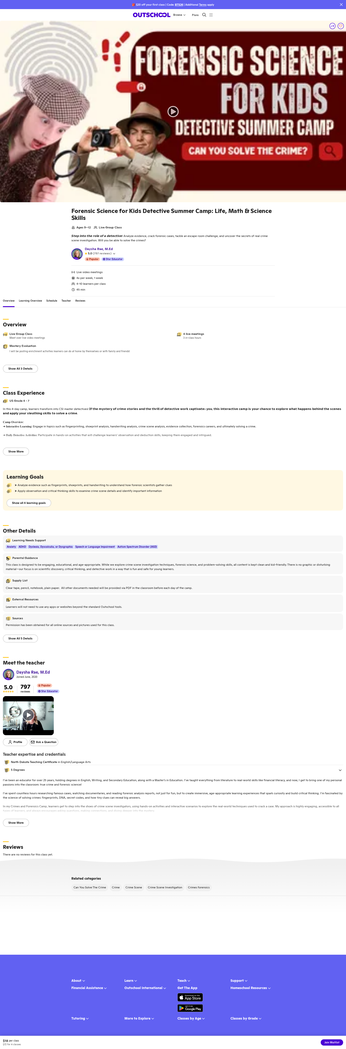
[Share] (332, 26)
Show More (16, 451)
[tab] (9, 300)
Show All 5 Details (20, 638)
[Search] (204, 15)
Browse (177, 15)
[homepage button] (151, 15)
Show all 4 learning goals (29, 503)
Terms (203, 4)
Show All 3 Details (20, 369)
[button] (173, 770)
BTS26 (179, 4)
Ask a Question (46, 742)
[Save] (341, 26)
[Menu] (211, 15)
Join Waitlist (331, 1042)
